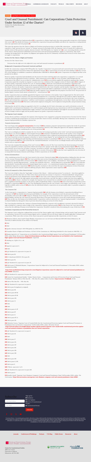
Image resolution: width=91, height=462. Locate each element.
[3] (29, 43)
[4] (62, 50)
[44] (21, 183)
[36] (36, 160)
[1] (33, 40)
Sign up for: (29, 395)
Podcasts (53, 4)
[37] (72, 162)
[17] (6, 100)
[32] (55, 150)
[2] (13, 42)
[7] (77, 70)
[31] (62, 148)
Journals (28, 4)
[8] (56, 72)
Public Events (70, 4)
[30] (76, 146)
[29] (42, 145)
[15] (28, 90)
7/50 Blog (61, 4)
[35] (26, 159)
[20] (42, 125)
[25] (83, 135)
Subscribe (29, 409)
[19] (13, 103)
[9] (53, 78)
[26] (59, 138)
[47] (15, 194)
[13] (46, 85)
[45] (27, 185)
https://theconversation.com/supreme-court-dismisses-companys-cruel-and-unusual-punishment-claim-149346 (45, 377)
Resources (79, 4)
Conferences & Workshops (41, 4)
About (86, 4)
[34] (57, 157)
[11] (76, 82)
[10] (45, 80)
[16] (49, 92)
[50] (59, 205)
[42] (14, 180)
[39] (65, 167)
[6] (46, 70)
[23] (42, 133)
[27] (18, 140)
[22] (23, 133)
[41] (10, 178)
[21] (44, 129)
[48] (25, 195)
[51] (83, 207)
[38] (29, 166)
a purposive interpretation (25, 125)
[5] (5, 231)
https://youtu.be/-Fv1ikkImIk (63, 278)
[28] (23, 142)
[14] (73, 85)
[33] (55, 151)
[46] (44, 192)
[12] (44, 83)
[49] (6, 199)
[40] (37, 176)
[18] (22, 101)
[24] (11, 135)
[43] (61, 181)
